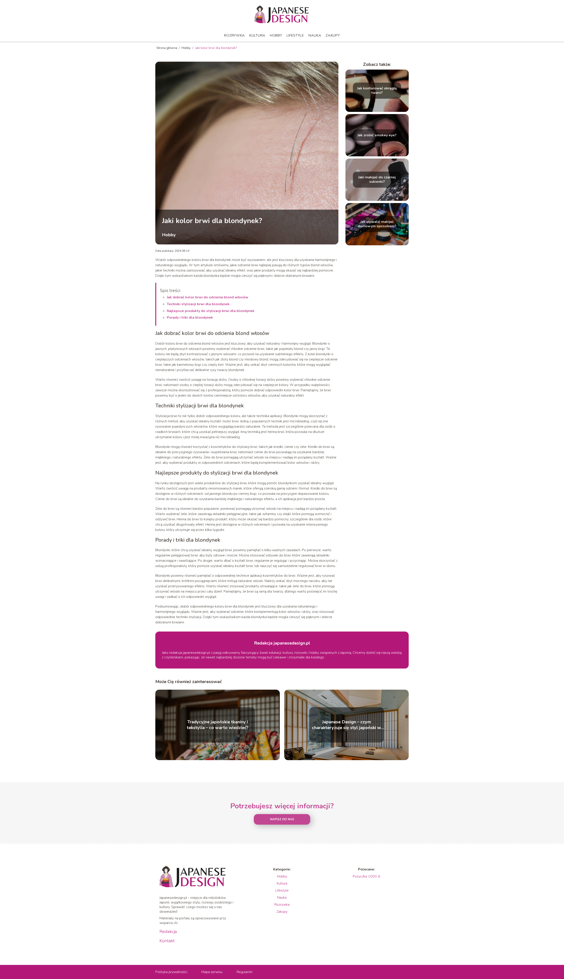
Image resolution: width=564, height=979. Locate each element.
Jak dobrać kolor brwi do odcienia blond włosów (207, 297)
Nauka (314, 35)
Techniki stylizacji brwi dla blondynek (198, 304)
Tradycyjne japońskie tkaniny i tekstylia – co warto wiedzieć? (218, 725)
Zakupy (333, 35)
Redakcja (168, 932)
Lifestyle (295, 35)
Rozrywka (234, 35)
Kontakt (167, 941)
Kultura (257, 35)
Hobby (276, 35)
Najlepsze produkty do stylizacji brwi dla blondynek (210, 310)
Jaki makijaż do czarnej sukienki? (377, 179)
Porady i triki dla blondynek (190, 317)
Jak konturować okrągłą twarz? (377, 90)
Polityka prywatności (171, 972)
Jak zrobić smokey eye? (377, 135)
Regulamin (244, 972)
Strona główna (167, 48)
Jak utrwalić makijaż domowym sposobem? (377, 224)
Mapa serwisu (212, 972)
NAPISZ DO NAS (282, 819)
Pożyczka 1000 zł (366, 876)
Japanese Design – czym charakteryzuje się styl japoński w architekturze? (346, 725)
